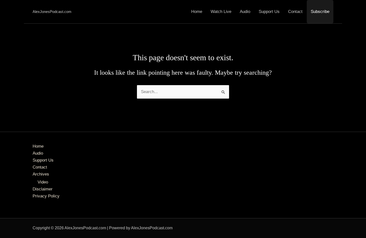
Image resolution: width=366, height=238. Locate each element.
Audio (245, 11)
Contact (295, 11)
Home (196, 11)
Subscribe (320, 11)
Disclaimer (43, 189)
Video (43, 182)
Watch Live (221, 11)
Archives (41, 174)
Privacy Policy (46, 196)
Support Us (269, 11)
